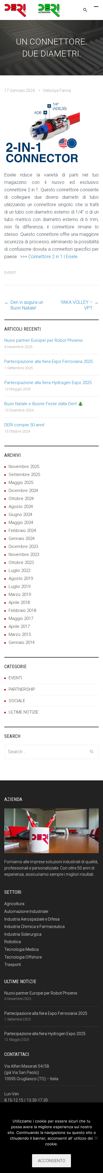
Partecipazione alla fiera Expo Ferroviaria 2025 (48, 361)
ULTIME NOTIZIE (23, 712)
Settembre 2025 (24, 474)
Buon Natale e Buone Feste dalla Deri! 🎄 (43, 403)
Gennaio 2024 (22, 538)
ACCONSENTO (51, 1160)
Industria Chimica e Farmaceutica (34, 926)
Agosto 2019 (21, 578)
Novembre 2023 (24, 554)
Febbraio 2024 (22, 530)
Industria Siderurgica (22, 934)
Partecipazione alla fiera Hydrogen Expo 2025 (48, 382)
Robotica (12, 941)
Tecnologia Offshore (23, 957)
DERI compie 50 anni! (24, 424)
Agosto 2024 (21, 506)
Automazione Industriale (26, 911)
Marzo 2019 (20, 594)
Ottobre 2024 (21, 498)
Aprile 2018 (19, 602)
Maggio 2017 (21, 618)
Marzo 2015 (20, 634)
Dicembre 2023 (23, 546)
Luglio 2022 (19, 570)
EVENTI (10, 272)
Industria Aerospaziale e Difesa (32, 919)
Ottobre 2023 (21, 562)
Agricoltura (14, 903)
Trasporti (12, 964)
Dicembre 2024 (23, 490)
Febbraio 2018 (22, 610)
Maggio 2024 (21, 522)
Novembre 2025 (24, 466)
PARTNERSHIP (22, 689)
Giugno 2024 (20, 514)
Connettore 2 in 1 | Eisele (53, 256)
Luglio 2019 (19, 586)
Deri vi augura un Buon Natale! (27, 305)
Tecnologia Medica (21, 949)
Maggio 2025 (21, 482)
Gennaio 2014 (22, 642)
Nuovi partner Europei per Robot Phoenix (43, 340)
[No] (96, 1138)
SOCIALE (17, 700)
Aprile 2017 (19, 626)
